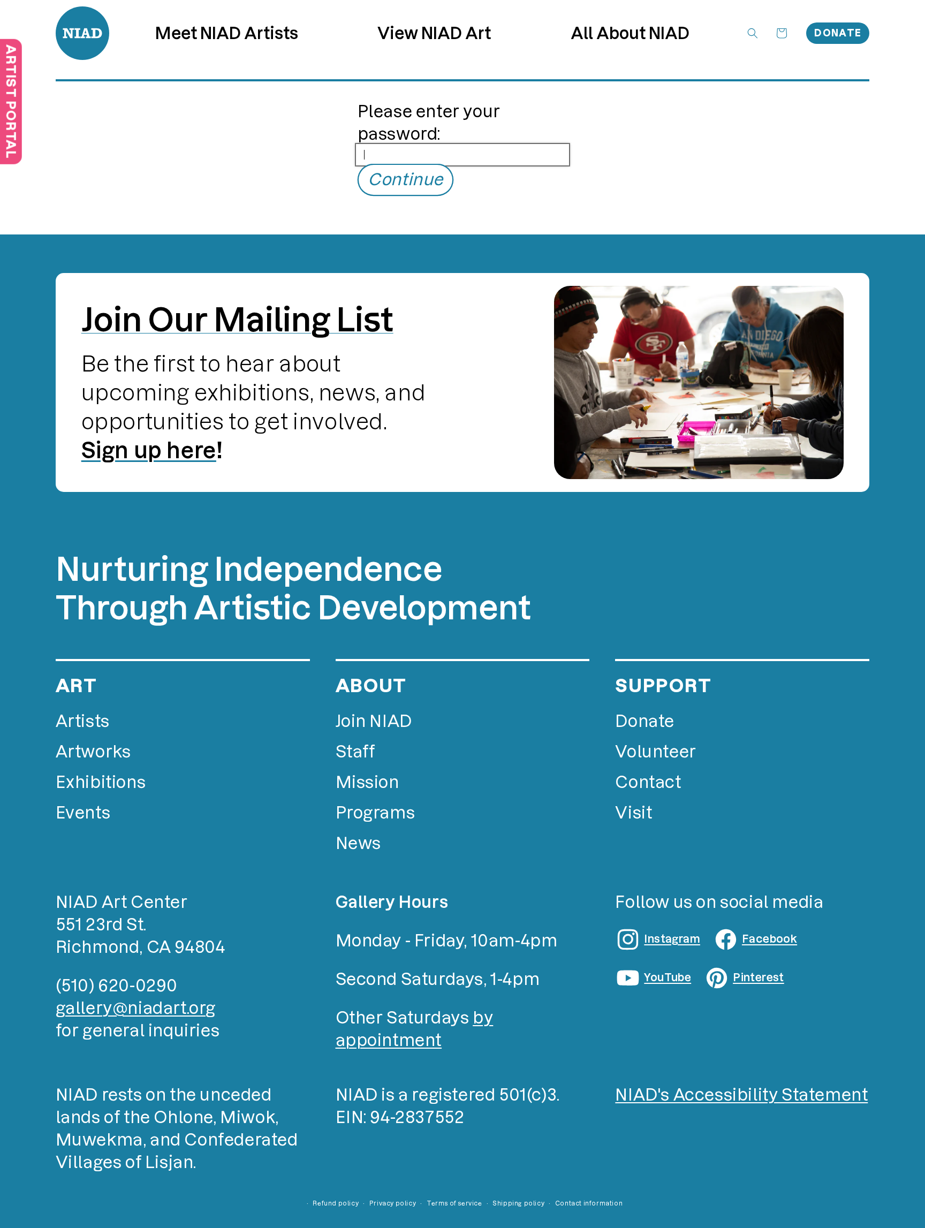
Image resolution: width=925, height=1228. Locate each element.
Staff (355, 752)
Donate (837, 33)
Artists (83, 721)
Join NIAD (374, 721)
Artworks (93, 752)
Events (83, 813)
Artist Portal (11, 101)
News (358, 843)
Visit (633, 813)
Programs (375, 813)
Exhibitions (101, 782)
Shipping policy (518, 1203)
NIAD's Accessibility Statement (741, 1095)
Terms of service (454, 1203)
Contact (648, 782)
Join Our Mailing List (237, 319)
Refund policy (336, 1203)
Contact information (589, 1203)
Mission (367, 782)
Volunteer (655, 752)
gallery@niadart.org (136, 1008)
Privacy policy (392, 1203)
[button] (434, 33)
